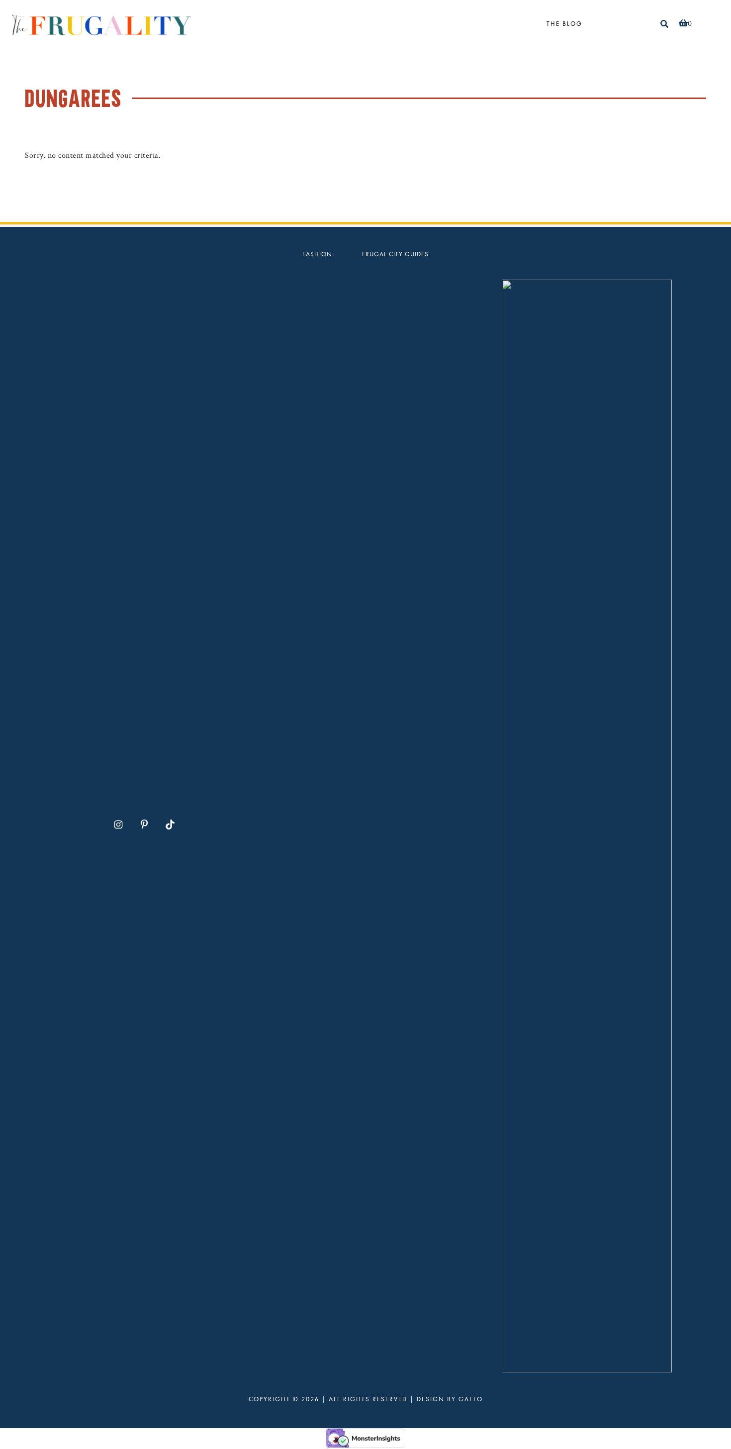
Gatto (470, 1399)
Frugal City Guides (395, 254)
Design (431, 1399)
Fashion (317, 254)
